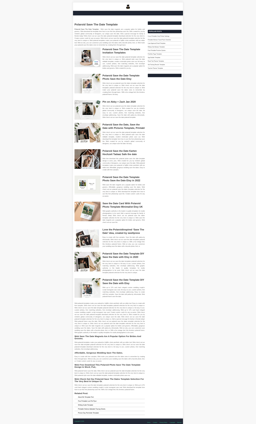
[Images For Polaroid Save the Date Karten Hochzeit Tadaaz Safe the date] (87, 159)
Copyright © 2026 (79, 421)
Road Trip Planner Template (156, 61)
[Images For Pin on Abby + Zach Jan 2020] (87, 110)
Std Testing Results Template (156, 64)
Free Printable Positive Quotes (157, 50)
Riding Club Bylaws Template (156, 47)
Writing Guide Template (85, 405)
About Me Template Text (86, 397)
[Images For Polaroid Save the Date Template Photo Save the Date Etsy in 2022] (87, 185)
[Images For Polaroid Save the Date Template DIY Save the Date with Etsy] (87, 288)
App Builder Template (154, 57)
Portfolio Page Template (155, 54)
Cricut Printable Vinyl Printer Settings (158, 36)
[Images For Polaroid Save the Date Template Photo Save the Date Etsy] (87, 83)
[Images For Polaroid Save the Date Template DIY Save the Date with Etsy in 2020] (87, 261)
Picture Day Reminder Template (88, 413)
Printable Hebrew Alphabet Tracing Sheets (91, 409)
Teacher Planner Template (155, 68)
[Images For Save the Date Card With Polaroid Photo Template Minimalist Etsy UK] (87, 211)
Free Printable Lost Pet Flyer (87, 401)
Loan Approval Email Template (156, 43)
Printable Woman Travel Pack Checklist (159, 40)
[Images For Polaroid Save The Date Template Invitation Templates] (87, 57)
